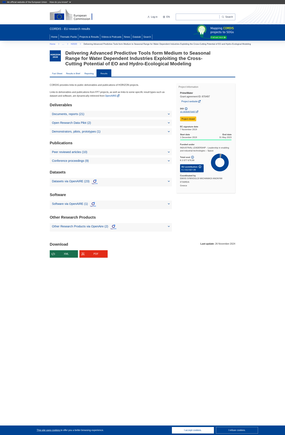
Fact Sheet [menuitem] (57, 73)
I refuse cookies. (237, 430)
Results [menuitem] (103, 73)
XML (66, 254)
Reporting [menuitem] (89, 73)
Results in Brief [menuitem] (73, 73)
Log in (154, 17)
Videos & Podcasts (111, 37)
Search (147, 37)
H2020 (74, 44)
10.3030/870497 (187, 112)
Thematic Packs (68, 37)
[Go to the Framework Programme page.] (55, 55)
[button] (166, 17)
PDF (96, 254)
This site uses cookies (49, 430)
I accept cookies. (193, 430)
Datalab (137, 37)
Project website (189, 102)
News (127, 37)
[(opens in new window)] (74, 15)
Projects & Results (89, 37)
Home (54, 37)
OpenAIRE (111, 96)
